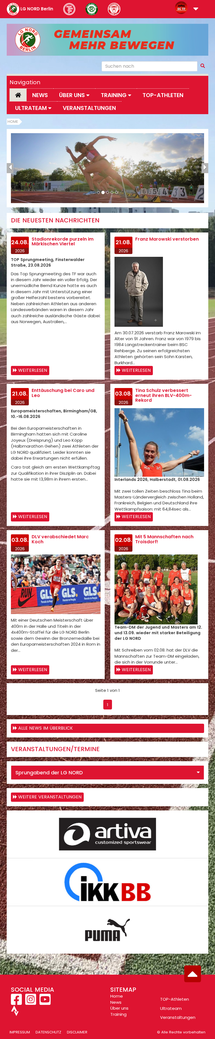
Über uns (119, 1008)
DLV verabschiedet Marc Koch (60, 539)
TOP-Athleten (174, 999)
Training (118, 1014)
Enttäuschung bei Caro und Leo (63, 393)
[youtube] (45, 1002)
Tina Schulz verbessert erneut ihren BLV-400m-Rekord (163, 395)
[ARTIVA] (107, 834)
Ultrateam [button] (31, 108)
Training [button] (114, 95)
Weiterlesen (32, 370)
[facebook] (17, 1002)
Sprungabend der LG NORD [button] (49, 772)
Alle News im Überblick (45, 728)
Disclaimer (77, 1032)
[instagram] (30, 1002)
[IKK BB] (107, 882)
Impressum (20, 1032)
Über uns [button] (72, 95)
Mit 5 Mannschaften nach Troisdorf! (164, 539)
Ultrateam (171, 1008)
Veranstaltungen (89, 108)
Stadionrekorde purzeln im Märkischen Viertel (63, 241)
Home (13, 121)
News (40, 95)
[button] (195, 9)
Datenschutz (48, 1032)
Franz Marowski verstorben (167, 239)
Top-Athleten (162, 95)
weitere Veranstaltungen (49, 797)
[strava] (15, 1013)
